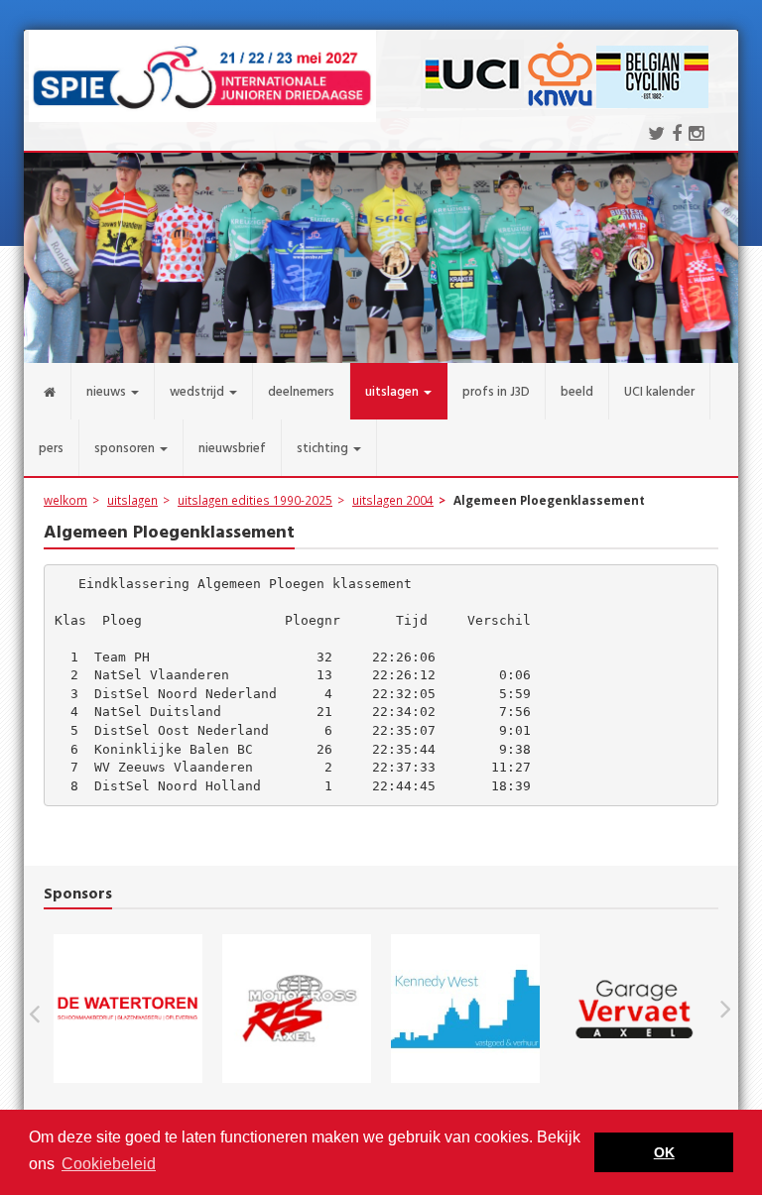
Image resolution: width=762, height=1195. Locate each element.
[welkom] (47, 391)
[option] (236, 1008)
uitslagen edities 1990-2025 (255, 500)
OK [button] (664, 1152)
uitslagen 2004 (393, 500)
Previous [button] (44, 1008)
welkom (65, 500)
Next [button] (725, 1008)
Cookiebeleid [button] (109, 1163)
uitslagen (132, 500)
